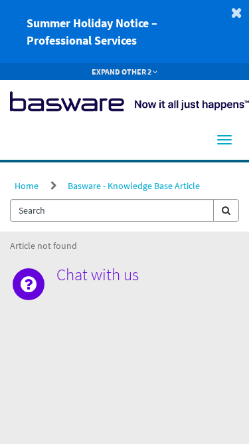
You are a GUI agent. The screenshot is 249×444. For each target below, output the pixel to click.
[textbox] (112, 210)
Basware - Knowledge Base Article (134, 186)
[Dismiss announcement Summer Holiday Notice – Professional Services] (236, 13)
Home (27, 186)
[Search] (226, 210)
